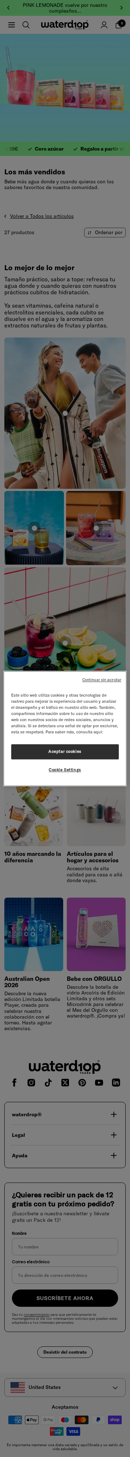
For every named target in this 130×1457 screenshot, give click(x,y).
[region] (65, 728)
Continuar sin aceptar (101, 679)
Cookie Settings (65, 769)
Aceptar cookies (65, 751)
